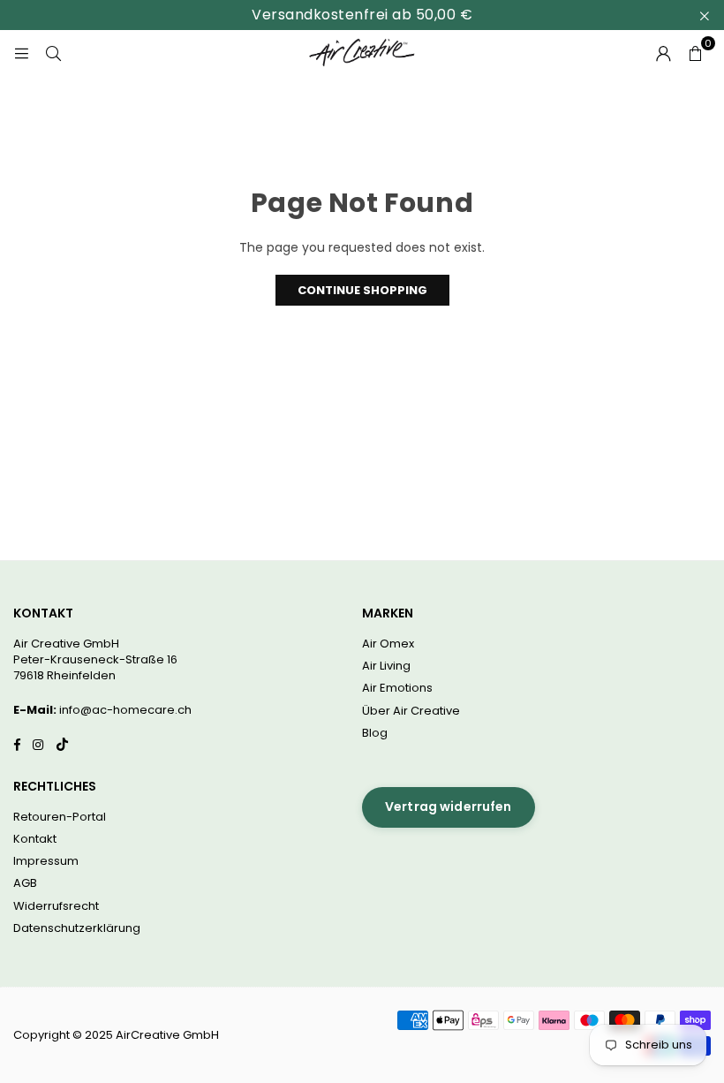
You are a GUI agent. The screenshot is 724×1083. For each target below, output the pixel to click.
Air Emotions (397, 687)
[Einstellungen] (663, 52)
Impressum (46, 860)
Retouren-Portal (59, 816)
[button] (695, 52)
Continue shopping (362, 290)
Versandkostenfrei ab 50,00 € (362, 14)
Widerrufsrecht (56, 905)
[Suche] (53, 52)
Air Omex (388, 643)
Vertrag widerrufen (448, 806)
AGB (25, 883)
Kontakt (35, 838)
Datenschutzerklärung (76, 928)
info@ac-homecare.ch (125, 709)
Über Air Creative (411, 710)
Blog (375, 732)
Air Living (386, 665)
